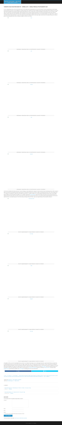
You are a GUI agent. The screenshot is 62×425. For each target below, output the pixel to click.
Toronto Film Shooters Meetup (28, 376)
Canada (32, 375)
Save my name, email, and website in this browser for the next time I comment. (14, 413)
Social (23, 376)
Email (5, 410)
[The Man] (31, 99)
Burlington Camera (6, 368)
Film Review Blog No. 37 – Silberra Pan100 (13, 380)
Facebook (30, 367)
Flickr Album (44, 366)
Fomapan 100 (35, 375)
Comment (5, 400)
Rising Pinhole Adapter (18, 376)
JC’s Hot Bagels (21, 368)
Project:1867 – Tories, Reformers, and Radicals (14, 379)
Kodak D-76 (45, 375)
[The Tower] (31, 345)
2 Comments (47, 376)
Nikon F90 (53, 375)
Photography (16, 375)
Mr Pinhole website (32, 194)
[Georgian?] (31, 313)
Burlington (23, 375)
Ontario (56, 375)
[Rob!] (31, 134)
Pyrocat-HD (13, 376)
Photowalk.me (35, 367)
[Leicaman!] (31, 171)
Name (5, 408)
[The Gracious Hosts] (31, 214)
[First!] (31, 32)
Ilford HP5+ (41, 375)
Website (5, 412)
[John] (31, 66)
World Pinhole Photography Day (38, 376)
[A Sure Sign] (31, 248)
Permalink (11, 393)
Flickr (49, 367)
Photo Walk (5, 376)
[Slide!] (31, 280)
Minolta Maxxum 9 (49, 375)
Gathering (38, 375)
